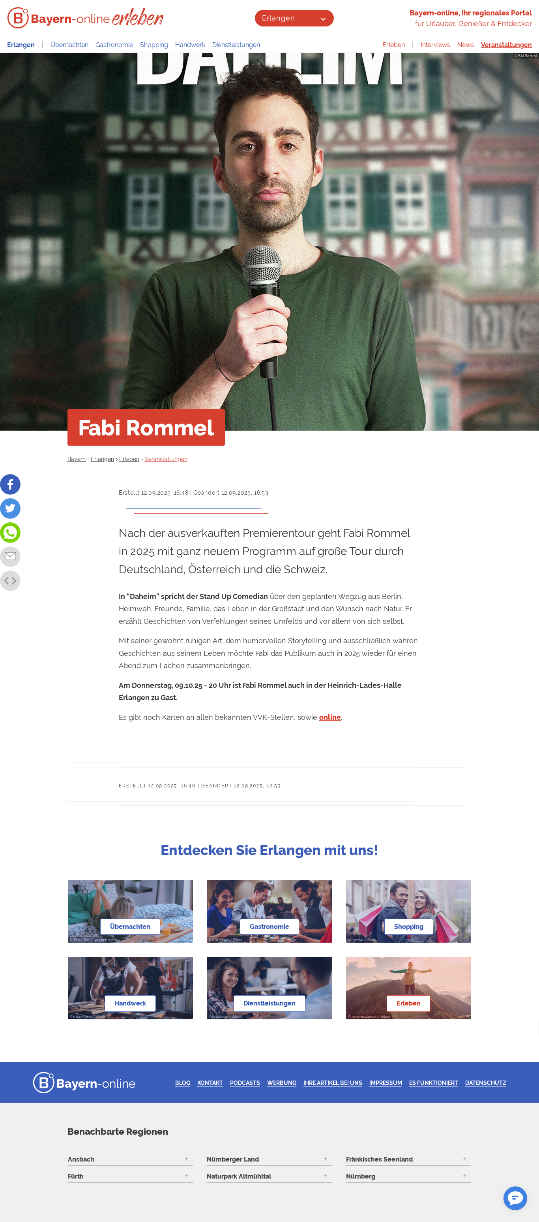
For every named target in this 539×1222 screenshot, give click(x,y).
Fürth (76, 1176)
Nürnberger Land (233, 1159)
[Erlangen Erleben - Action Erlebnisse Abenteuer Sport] (138, 16)
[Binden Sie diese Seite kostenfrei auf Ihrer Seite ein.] (10, 581)
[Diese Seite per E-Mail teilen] (10, 556)
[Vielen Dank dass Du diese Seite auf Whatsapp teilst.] (10, 532)
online (330, 717)
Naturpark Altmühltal (239, 1176)
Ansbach (81, 1159)
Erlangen (278, 18)
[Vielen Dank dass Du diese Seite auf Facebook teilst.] (10, 484)
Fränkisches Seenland (379, 1159)
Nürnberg (360, 1176)
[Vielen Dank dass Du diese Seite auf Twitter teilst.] (10, 508)
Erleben (393, 45)
